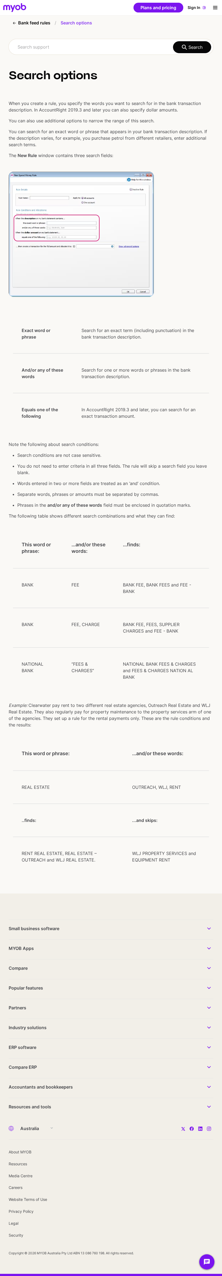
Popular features (26, 988)
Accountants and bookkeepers (41, 1087)
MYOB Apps (21, 948)
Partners (17, 1007)
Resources (18, 1164)
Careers (15, 1187)
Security (16, 1235)
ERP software (22, 1047)
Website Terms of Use (28, 1199)
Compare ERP (23, 1067)
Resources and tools (30, 1106)
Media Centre (20, 1175)
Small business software (34, 928)
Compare (18, 968)
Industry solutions (28, 1027)
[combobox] (111, 47)
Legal (13, 1223)
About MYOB (20, 1152)
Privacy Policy (21, 1211)
